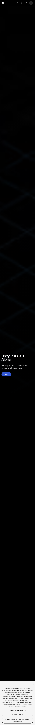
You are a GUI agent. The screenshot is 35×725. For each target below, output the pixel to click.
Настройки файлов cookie (17, 710)
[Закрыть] (34, 684)
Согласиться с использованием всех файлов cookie (17, 720)
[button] (6, 374)
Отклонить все (17, 714)
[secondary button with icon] (31, 3)
